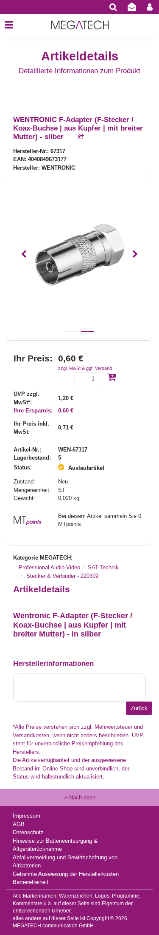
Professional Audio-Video (49, 567)
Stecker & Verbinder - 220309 (62, 576)
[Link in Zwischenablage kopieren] (77, 137)
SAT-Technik (103, 567)
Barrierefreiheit (30, 882)
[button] (23, 254)
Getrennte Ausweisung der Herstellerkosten (66, 874)
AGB (19, 824)
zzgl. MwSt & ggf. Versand (85, 368)
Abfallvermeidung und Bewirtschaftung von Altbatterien (65, 861)
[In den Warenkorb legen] (111, 378)
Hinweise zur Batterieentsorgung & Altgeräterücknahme (55, 845)
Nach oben (81, 797)
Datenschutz (28, 832)
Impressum (26, 816)
